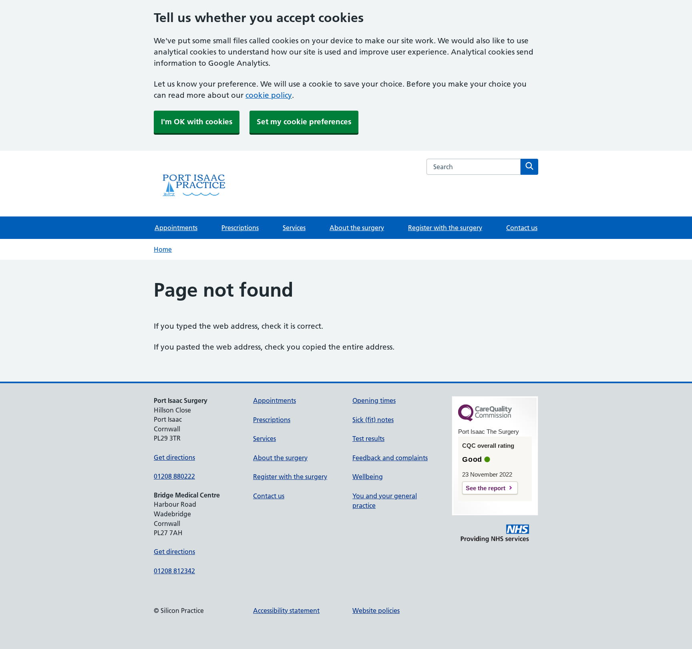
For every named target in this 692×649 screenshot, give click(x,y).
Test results (368, 439)
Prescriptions (240, 228)
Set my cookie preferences (304, 121)
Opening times (374, 400)
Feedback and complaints (390, 458)
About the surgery (357, 228)
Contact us (521, 228)
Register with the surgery (445, 228)
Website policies (376, 611)
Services (294, 228)
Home (163, 249)
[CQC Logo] (485, 419)
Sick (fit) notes (373, 420)
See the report (485, 488)
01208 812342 (174, 571)
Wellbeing (367, 477)
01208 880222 (174, 476)
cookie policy (268, 95)
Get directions (174, 457)
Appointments (176, 228)
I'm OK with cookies (196, 121)
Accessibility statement (286, 611)
